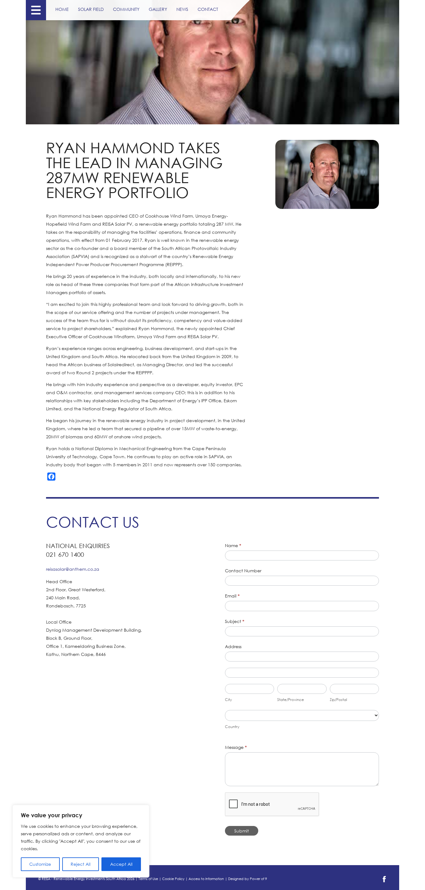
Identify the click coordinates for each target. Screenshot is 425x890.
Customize (40, 864)
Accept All (121, 864)
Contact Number (243, 571)
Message (236, 747)
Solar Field (91, 9)
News (182, 9)
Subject (234, 621)
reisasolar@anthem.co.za (72, 569)
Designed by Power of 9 (247, 878)
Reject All (81, 864)
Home (62, 9)
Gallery (158, 9)
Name (233, 545)
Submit (241, 831)
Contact (208, 9)
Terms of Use (148, 878)
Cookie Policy (173, 878)
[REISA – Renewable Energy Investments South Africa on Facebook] (384, 880)
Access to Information (206, 878)
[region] (80, 841)
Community (126, 9)
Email (232, 596)
